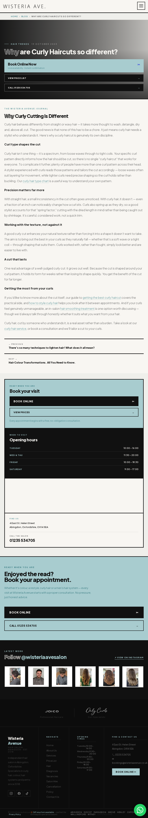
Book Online (74, 401)
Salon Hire (52, 781)
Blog (24, 16)
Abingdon (76, 812)
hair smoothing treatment (77, 308)
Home (14, 16)
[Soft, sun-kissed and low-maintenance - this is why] (85, 676)
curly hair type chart (36, 181)
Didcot (88, 812)
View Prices (74, 412)
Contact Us (52, 796)
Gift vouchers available (43, 812)
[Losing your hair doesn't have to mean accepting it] (15, 676)
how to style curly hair (43, 303)
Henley (121, 812)
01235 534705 (22, 540)
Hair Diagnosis (52, 769)
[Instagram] (11, 793)
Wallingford (78, 814)
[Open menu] (141, 6)
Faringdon (100, 812)
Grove (111, 812)
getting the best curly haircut (102, 297)
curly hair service (15, 328)
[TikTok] (27, 793)
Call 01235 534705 (74, 87)
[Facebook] (19, 793)
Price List (51, 760)
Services (51, 755)
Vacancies (52, 776)
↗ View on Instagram (129, 657)
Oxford (131, 812)
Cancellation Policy (53, 789)
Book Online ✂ (126, 772)
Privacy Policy (15, 814)
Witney (92, 814)
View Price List (74, 78)
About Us (51, 750)
